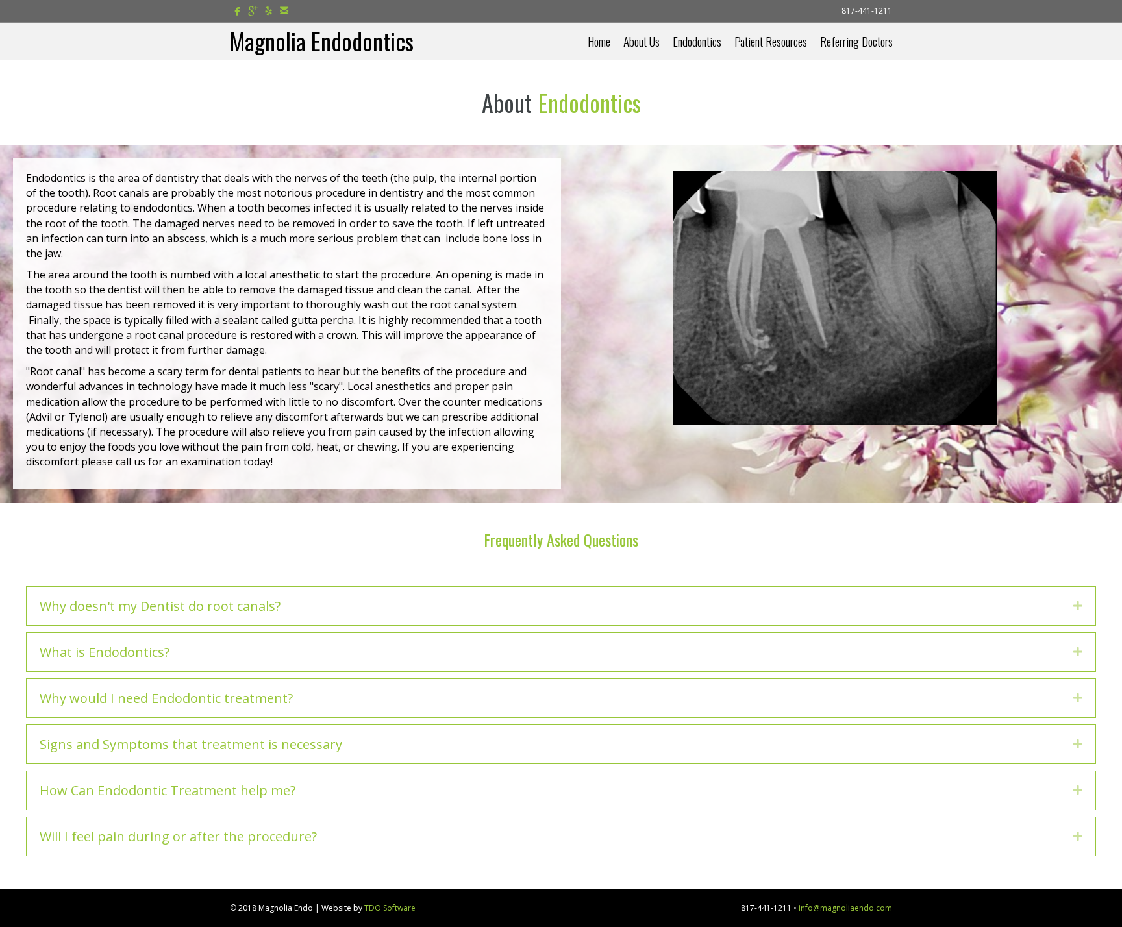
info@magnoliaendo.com (845, 907)
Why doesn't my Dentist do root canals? (160, 606)
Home (599, 41)
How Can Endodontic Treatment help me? (167, 790)
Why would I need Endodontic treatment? (166, 698)
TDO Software (390, 907)
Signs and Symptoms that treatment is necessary (191, 744)
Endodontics (697, 41)
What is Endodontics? (104, 652)
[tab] (561, 606)
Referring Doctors (856, 41)
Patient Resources (770, 41)
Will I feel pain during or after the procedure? (178, 836)
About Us (641, 41)
